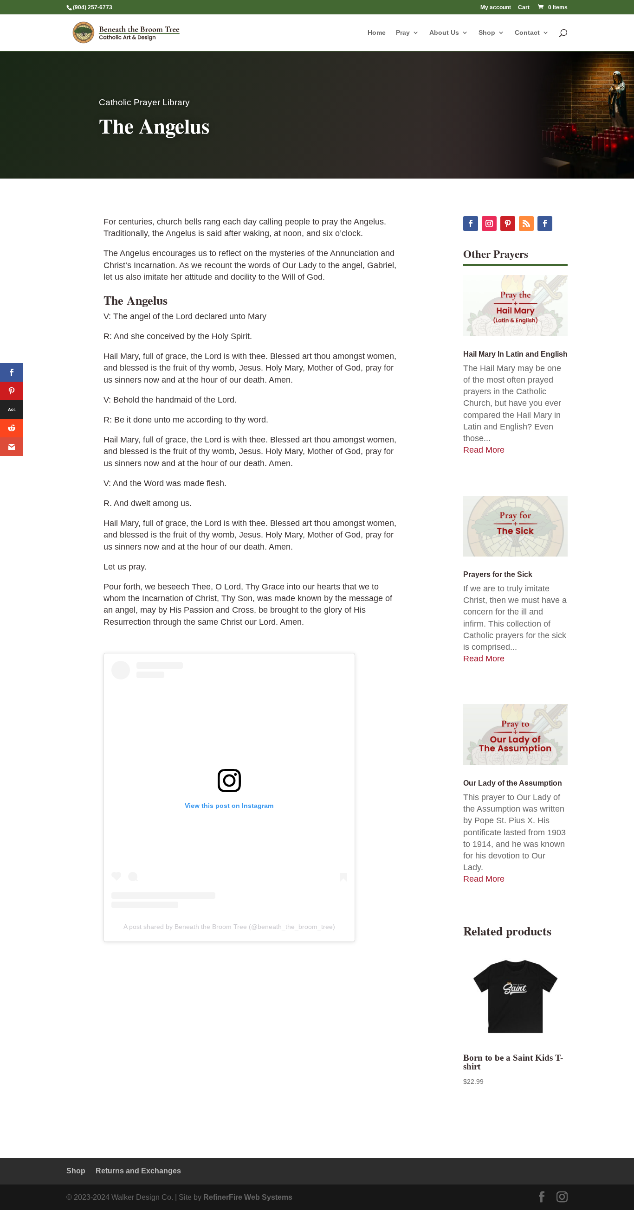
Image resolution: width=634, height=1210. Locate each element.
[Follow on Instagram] (489, 223)
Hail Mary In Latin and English (515, 354)
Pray (403, 32)
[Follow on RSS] (526, 223)
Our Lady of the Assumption (512, 783)
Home (377, 32)
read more (484, 450)
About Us (444, 32)
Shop (487, 32)
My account (495, 8)
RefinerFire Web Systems (247, 1197)
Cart (524, 8)
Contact (527, 32)
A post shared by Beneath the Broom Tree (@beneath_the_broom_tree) (229, 926)
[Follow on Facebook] (470, 223)
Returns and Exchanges (138, 1171)
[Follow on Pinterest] (507, 223)
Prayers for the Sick (497, 574)
